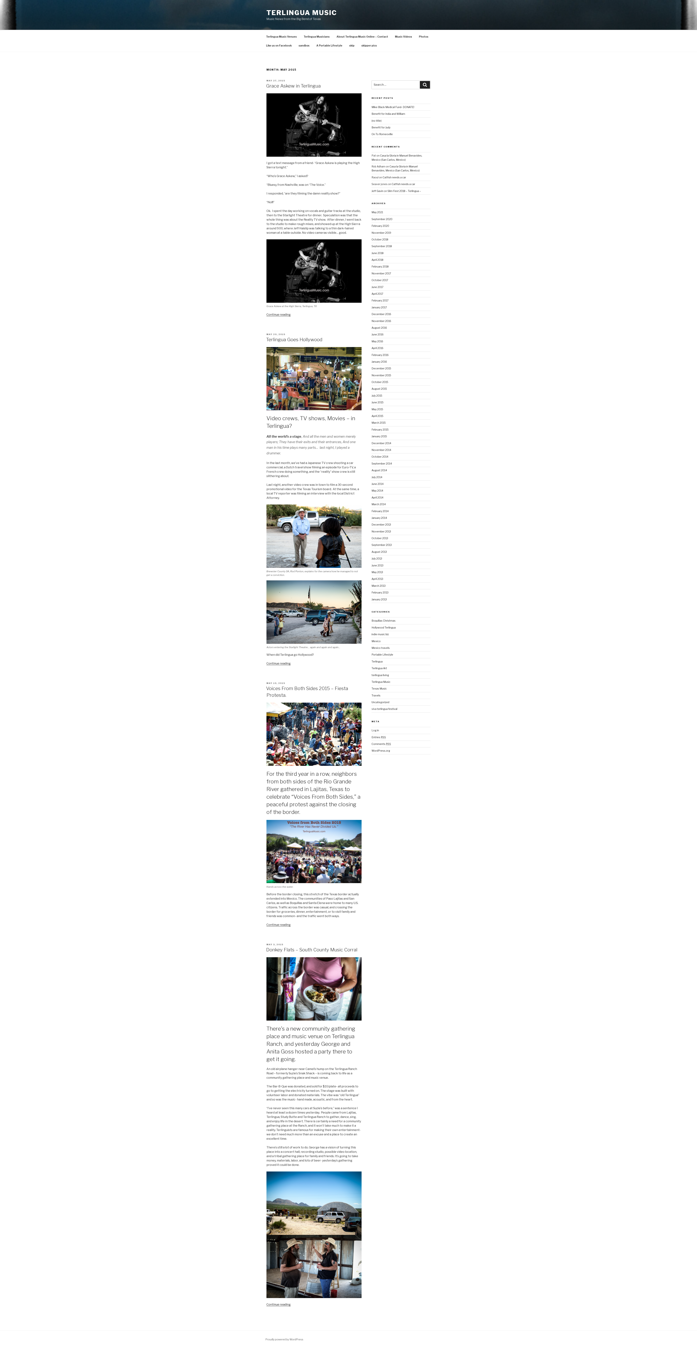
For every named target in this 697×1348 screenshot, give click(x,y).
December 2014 (381, 443)
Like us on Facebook (279, 45)
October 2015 (380, 382)
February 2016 (380, 354)
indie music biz (380, 634)
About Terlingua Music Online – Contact (362, 36)
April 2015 (377, 415)
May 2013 (377, 572)
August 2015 (379, 388)
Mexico (376, 641)
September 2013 (382, 544)
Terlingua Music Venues (281, 36)
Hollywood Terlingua (384, 627)
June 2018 (378, 253)
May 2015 (377, 409)
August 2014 (379, 470)
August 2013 (379, 551)
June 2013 (377, 565)
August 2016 (379, 327)
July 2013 (377, 558)
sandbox (304, 45)
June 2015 (378, 402)
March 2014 (379, 504)
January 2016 (379, 361)
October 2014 (380, 456)
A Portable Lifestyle (329, 45)
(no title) (377, 120)
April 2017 (377, 293)
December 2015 (381, 368)
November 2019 (381, 232)
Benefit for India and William (388, 113)
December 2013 (381, 524)
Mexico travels (381, 647)
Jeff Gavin (377, 190)
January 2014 (379, 517)
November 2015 (381, 375)
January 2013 (379, 599)
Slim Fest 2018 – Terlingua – (404, 190)
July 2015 (377, 395)
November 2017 (381, 273)
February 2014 (380, 511)
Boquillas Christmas (384, 620)
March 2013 (379, 585)
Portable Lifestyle (382, 654)
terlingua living (380, 675)
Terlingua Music (301, 13)
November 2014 (381, 449)
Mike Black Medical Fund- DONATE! (393, 107)
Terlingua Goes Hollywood (294, 339)
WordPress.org (381, 750)
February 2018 (380, 266)
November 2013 (381, 531)
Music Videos (403, 36)
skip (351, 45)
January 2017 (379, 307)
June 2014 (378, 483)
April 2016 (377, 348)
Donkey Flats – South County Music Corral (311, 949)
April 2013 (377, 578)
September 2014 (382, 463)
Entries (379, 737)
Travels (376, 695)
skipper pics (369, 45)
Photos (423, 36)
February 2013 (380, 592)
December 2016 (381, 314)
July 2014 (377, 477)
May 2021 (377, 212)
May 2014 (377, 490)
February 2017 (380, 300)
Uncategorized (380, 702)
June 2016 (378, 334)
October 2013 (380, 538)
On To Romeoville (382, 134)
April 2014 (377, 497)
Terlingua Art (379, 668)
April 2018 (377, 259)
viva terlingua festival (384, 708)
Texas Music (379, 688)
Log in (375, 730)
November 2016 (381, 321)
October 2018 (380, 239)
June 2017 (377, 287)
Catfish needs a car (394, 177)
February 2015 (380, 429)
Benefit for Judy (381, 127)
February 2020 (380, 225)
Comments (381, 743)
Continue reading (278, 314)
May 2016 (377, 341)
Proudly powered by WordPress (284, 1339)
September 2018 (382, 246)
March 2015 (379, 422)
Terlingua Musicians (317, 36)
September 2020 (382, 219)
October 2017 (380, 280)
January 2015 (379, 436)
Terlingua (377, 661)
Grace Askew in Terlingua (293, 86)
